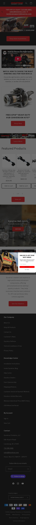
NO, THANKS (27, 269)
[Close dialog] (35, 253)
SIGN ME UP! (26, 266)
